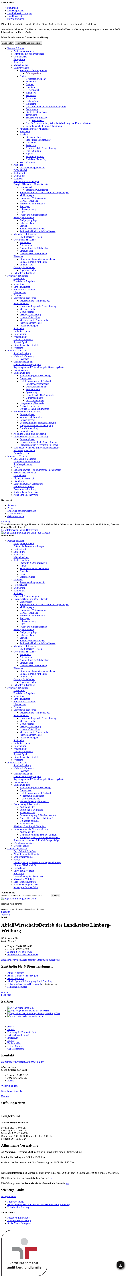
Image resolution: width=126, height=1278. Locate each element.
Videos (29, 153)
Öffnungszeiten (33, 73)
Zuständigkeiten (27, 414)
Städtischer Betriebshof (37, 117)
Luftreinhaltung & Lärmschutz (28, 483)
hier (52, 1178)
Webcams (18, 348)
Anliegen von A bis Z (24, 51)
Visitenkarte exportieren (48, 959)
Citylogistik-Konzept (24, 478)
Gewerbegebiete (21, 453)
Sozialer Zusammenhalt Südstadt (35, 381)
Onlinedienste (20, 56)
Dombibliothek (27, 311)
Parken (17, 467)
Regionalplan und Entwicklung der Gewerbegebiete (39, 367)
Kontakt (11, 1029)
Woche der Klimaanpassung (33, 214)
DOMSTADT (20, 170)
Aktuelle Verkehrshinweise (27, 461)
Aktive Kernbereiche (30, 406)
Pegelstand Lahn (28, 270)
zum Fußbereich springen (19, 13)
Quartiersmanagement (36, 386)
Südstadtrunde (33, 389)
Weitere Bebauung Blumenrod (34, 409)
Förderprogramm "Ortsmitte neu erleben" (40, 445)
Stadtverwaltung (21, 67)
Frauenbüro (31, 81)
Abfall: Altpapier (15, 973)
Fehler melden (14, 1043)
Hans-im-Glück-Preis (30, 317)
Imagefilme (19, 284)
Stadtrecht (18, 178)
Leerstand (24, 359)
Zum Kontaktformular (12, 1091)
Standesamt (19, 62)
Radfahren (19, 481)
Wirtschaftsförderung (24, 356)
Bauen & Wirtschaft (17, 350)
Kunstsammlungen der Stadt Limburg (38, 306)
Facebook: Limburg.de (18, 1217)
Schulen (24, 225)
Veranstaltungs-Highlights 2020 (35, 300)
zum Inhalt (12, 7)
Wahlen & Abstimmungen (26, 181)
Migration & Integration (25, 234)
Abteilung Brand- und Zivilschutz (30, 433)
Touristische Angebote (24, 281)
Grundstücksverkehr (35, 78)
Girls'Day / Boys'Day (36, 159)
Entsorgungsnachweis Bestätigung (24, 984)
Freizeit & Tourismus (17, 275)
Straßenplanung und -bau (26, 492)
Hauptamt (30, 87)
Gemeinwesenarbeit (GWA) (33, 253)
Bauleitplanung (21, 370)
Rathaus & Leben (15, 48)
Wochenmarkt (20, 336)
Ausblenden (7, 43)
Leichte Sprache (15, 513)
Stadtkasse (31, 95)
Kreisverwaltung (15, 1201)
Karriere (24, 134)
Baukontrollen (26, 431)
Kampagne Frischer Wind (26, 494)
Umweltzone (20, 475)
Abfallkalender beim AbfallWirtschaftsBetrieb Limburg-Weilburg (38, 1204)
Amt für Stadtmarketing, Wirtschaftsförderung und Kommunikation (58, 123)
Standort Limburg (22, 353)
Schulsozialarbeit (28, 223)
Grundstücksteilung (29, 428)
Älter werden (26, 245)
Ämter (23, 76)
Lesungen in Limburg (30, 314)
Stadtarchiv (19, 328)
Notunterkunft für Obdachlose (34, 248)
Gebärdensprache (15, 516)
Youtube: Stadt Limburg (19, 1220)
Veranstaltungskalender (25, 298)
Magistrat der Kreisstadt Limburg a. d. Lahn (22, 1061)
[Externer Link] (66, 1008)
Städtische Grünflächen (37, 189)
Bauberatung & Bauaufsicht (27, 411)
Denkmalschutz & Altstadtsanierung (31, 436)
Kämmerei (31, 92)
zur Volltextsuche (15, 19)
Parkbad (18, 295)
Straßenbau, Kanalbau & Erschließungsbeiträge (36, 447)
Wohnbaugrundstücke (24, 450)
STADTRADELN (29, 201)
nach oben (6, 994)
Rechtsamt (31, 98)
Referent (30, 84)
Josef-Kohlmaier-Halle (31, 323)
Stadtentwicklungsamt (36, 112)
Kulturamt (31, 103)
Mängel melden (21, 65)
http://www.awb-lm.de (22, 954)
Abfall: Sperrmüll (15, 978)
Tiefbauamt (31, 115)
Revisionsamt (32, 90)
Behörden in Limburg (24, 273)
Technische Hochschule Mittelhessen (37, 231)
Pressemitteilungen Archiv (32, 167)
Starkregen (25, 206)
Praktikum (31, 145)
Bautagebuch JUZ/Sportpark (40, 395)
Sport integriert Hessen (31, 237)
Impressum (12, 1037)
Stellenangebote (33, 137)
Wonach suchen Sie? (11, 895)
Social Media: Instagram (19, 1223)
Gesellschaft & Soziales (25, 239)
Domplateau (26, 378)
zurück (4, 992)
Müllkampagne (27, 195)
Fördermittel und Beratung (32, 203)
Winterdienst (38, 120)
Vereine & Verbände (23, 339)
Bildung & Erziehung (24, 217)
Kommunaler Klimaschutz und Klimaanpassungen (44, 192)
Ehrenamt (18, 256)
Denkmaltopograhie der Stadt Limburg (38, 442)
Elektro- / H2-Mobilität (25, 472)
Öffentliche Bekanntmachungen (29, 54)
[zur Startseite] (25, 532)
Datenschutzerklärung (18, 1035)
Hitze (22, 212)
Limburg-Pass (26, 250)
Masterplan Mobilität (24, 486)
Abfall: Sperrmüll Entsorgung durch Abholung (30, 981)
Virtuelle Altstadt (22, 286)
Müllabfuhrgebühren (17, 986)
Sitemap (11, 1040)
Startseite (11, 505)
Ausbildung (31, 142)
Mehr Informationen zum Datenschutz (19, 530)
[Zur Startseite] (18, 898)
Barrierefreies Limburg (25, 489)
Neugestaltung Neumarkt (32, 403)
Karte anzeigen (28, 959)
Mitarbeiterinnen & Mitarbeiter (34, 128)
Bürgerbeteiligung (34, 397)
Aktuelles (18, 164)
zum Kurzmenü (14, 16)
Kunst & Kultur (21, 303)
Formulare (25, 131)
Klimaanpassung (28, 209)
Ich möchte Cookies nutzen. (28, 43)
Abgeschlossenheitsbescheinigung (36, 425)
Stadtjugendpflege (28, 220)
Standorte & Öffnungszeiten (33, 70)
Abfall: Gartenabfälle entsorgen (22, 975)
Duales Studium (33, 151)
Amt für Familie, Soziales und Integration (46, 106)
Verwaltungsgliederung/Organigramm (44, 126)
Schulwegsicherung (23, 464)
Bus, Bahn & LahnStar (25, 458)
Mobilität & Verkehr (17, 456)
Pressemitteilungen (29, 325)
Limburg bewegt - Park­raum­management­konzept (37, 470)
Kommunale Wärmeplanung (33, 198)
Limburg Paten (27, 264)
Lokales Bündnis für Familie (33, 262)
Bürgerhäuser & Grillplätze (27, 345)
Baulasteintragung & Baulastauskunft (38, 422)
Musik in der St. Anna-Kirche (34, 320)
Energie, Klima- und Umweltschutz (31, 184)
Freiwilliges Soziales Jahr (38, 140)
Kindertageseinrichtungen (32, 228)
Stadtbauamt (32, 109)
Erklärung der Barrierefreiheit (21, 511)
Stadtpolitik (19, 176)
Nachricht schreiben (11, 959)
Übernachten (20, 292)
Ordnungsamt (32, 101)
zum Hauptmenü (15, 10)
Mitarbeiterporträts (35, 156)
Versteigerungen (27, 162)
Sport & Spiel (20, 342)
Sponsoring (31, 392)
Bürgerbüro (19, 59)
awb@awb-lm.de (19, 951)
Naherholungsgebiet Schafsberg (35, 375)
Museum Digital (27, 309)
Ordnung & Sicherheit (24, 267)
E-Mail (10, 1080)
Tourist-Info (19, 278)
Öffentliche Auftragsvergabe (27, 364)
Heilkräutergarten (22, 331)
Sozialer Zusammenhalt (37, 384)
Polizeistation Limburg (18, 1207)
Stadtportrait (19, 173)
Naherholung (20, 334)
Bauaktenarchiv (27, 420)
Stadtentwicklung (22, 372)
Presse (10, 508)
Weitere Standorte (9, 1085)
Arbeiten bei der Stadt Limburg (41, 148)
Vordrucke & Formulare (31, 417)
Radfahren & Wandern (24, 289)
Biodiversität (26, 187)
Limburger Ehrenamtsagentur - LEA (37, 259)
